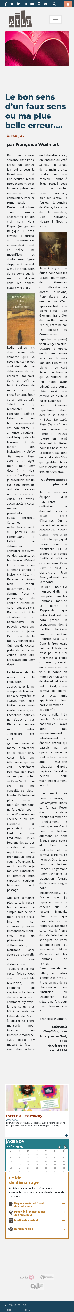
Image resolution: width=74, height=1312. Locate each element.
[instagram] (25, 4)
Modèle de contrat (26, 1220)
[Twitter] (12, 4)
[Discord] (39, 4)
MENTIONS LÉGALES (15, 1304)
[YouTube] (32, 4)
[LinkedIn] (18, 4)
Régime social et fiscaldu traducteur (29, 1204)
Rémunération (23, 1229)
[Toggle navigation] (55, 19)
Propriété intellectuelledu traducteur (29, 1213)
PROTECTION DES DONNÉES (19, 1309)
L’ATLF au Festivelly (24, 1116)
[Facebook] (6, 4)
